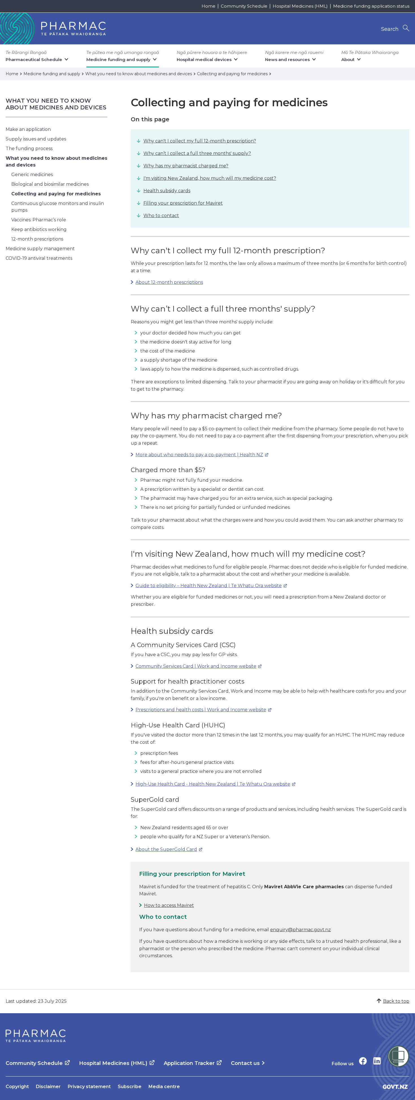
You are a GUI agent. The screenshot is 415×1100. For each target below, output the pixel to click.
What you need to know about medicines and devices (56, 104)
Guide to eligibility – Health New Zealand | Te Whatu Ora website (206, 585)
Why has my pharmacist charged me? (185, 165)
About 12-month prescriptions (169, 282)
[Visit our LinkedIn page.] (377, 1061)
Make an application (28, 129)
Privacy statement (89, 1086)
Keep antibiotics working (39, 229)
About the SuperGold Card (164, 849)
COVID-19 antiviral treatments (39, 258)
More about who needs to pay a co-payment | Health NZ (197, 454)
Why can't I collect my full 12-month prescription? (199, 141)
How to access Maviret (169, 905)
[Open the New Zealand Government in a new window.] (395, 1086)
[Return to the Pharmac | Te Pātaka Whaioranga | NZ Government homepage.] (35, 1036)
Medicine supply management (40, 248)
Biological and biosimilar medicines (50, 184)
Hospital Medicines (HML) (300, 6)
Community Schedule (244, 6)
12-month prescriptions (37, 239)
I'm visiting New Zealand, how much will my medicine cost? (209, 178)
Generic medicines (32, 174)
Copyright (17, 1086)
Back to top (396, 1001)
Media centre (164, 1086)
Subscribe (129, 1086)
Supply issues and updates (36, 139)
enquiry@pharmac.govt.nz (300, 929)
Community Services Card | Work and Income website (193, 666)
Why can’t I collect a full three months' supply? (197, 153)
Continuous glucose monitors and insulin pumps (57, 207)
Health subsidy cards (166, 190)
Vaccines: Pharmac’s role (38, 219)
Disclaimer (48, 1086)
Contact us (245, 1063)
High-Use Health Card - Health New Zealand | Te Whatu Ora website (210, 784)
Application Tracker (189, 1063)
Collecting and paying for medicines (56, 193)
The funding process (29, 148)
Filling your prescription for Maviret (183, 203)
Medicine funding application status (371, 6)
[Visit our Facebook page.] (363, 1061)
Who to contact (161, 215)
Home (208, 6)
